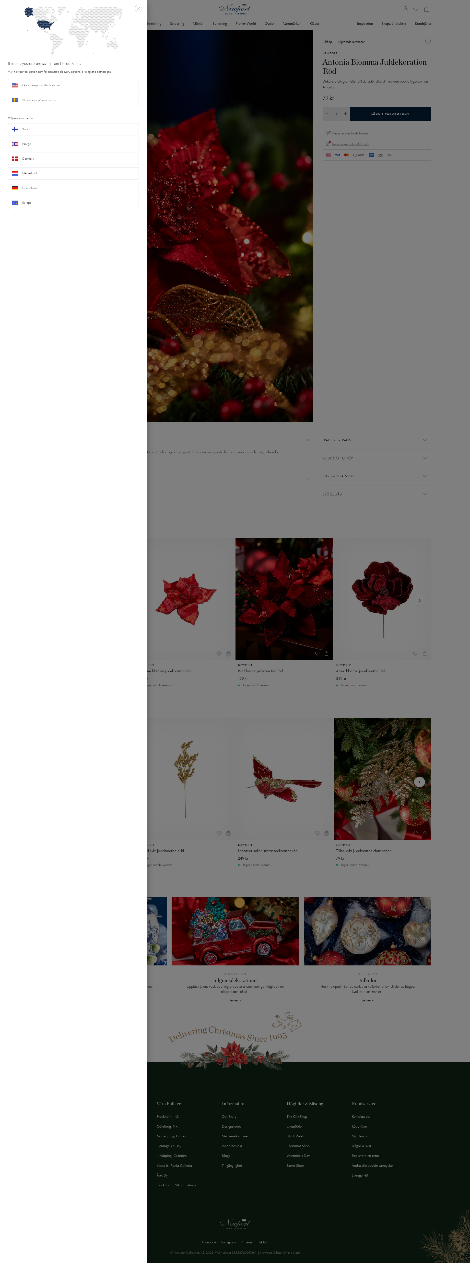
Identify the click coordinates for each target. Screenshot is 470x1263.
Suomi (26, 129)
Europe (27, 203)
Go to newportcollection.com (41, 85)
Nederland (29, 173)
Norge (26, 144)
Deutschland (30, 188)
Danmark (28, 158)
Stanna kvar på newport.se (39, 100)
